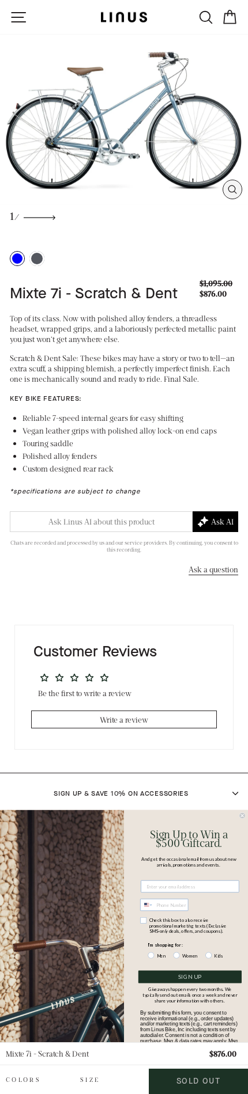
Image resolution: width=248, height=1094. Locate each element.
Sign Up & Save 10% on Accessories (121, 793)
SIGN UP (190, 977)
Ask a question (213, 569)
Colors (23, 1079)
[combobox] (147, 905)
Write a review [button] (124, 719)
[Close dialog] (242, 815)
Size (90, 1079)
